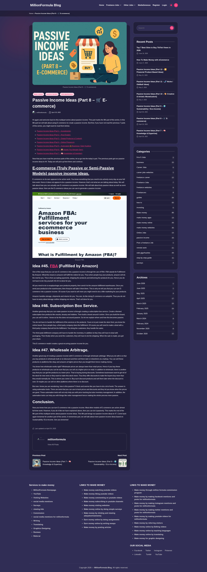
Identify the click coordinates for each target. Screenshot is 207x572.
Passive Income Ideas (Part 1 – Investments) (54, 131)
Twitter (148, 551)
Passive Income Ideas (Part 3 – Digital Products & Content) (59, 138)
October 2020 (142, 334)
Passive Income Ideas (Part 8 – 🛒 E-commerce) (152, 119)
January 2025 (142, 314)
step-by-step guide (144, 258)
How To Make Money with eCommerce (153, 60)
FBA (54, 266)
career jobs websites (145, 172)
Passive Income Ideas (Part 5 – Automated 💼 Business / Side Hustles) (64, 146)
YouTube (158, 554)
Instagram (158, 551)
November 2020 (143, 329)
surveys (140, 263)
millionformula (57, 439)
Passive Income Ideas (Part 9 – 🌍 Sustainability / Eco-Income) (151, 107)
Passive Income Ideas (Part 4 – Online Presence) (55, 142)
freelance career (143, 177)
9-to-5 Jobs (141, 157)
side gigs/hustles (67, 94)
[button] (53, 445)
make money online (144, 223)
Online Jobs (141, 233)
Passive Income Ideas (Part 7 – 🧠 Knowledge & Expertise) (59, 153)
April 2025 (141, 298)
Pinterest (168, 551)
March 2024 (141, 318)
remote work (142, 248)
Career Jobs (142, 167)
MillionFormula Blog (45, 5)
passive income (52, 94)
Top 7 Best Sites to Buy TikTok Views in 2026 (154, 49)
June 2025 (141, 288)
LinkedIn (138, 554)
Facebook (138, 551)
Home (31, 13)
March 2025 (141, 303)
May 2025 (140, 293)
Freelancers (141, 193)
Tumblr (149, 554)
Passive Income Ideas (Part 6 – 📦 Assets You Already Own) (60, 150)
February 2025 (142, 308)
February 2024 (142, 324)
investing (140, 208)
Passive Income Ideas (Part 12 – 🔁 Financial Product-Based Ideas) (152, 70)
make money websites (146, 228)
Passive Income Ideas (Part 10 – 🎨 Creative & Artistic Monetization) (155, 95)
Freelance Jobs (143, 182)
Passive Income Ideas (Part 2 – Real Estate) (53, 135)
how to (139, 203)
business (140, 162)
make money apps (144, 218)
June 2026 (141, 283)
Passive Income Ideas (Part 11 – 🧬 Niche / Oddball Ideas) (155, 83)
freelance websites (144, 187)
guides (139, 198)
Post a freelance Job (145, 243)
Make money (38, 94)
